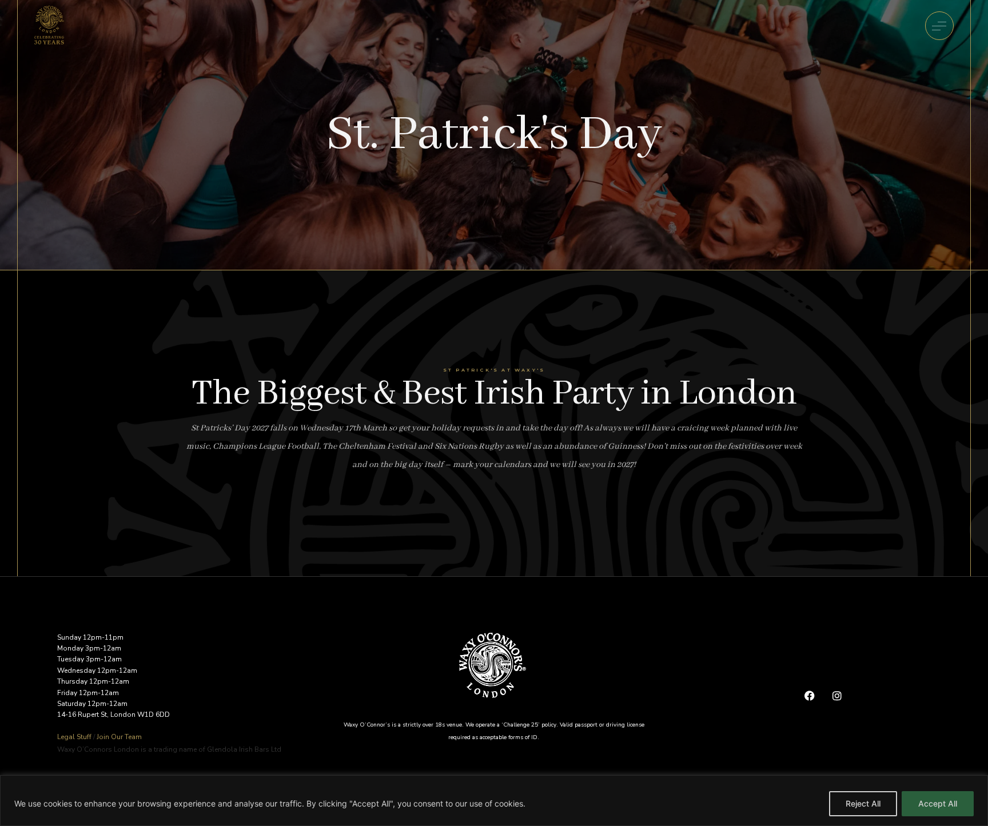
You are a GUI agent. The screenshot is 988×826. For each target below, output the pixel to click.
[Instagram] (836, 696)
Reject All (863, 803)
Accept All (937, 803)
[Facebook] (809, 696)
